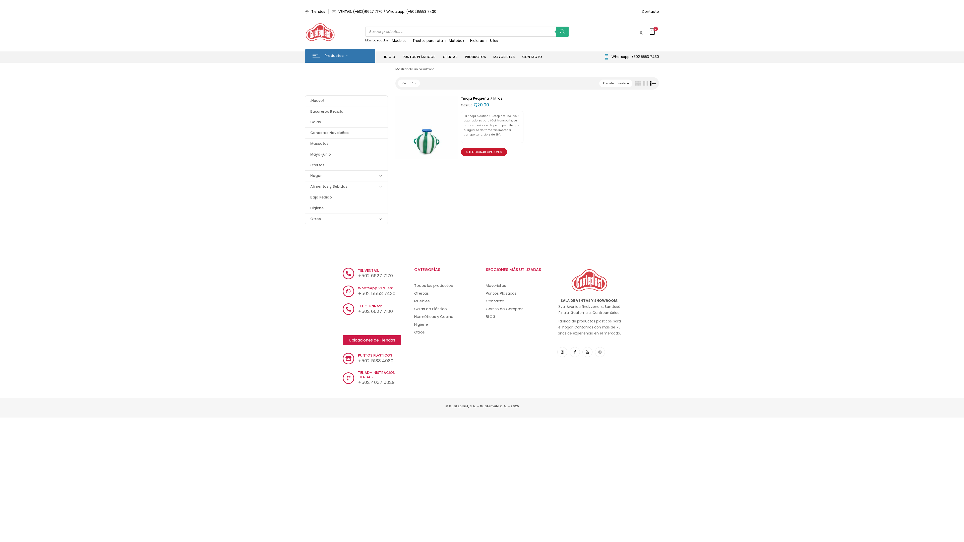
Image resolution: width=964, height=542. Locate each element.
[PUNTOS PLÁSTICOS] (348, 358)
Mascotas (319, 143)
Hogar (316, 175)
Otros (315, 218)
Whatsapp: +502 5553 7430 (635, 56)
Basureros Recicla (326, 111)
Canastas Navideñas (329, 132)
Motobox (456, 40)
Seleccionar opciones (484, 152)
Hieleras (477, 40)
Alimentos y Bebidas (328, 186)
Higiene (317, 208)
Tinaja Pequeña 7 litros (482, 98)
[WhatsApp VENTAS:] (348, 291)
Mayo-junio (320, 154)
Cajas (315, 121)
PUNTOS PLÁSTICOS (375, 355)
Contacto (650, 11)
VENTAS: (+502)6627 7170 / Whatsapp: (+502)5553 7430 (387, 11)
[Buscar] (562, 32)
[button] (652, 32)
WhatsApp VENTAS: (375, 288)
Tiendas (318, 11)
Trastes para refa (427, 40)
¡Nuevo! (317, 100)
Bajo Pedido (321, 197)
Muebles (399, 40)
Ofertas (317, 165)
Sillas (494, 40)
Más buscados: (377, 40)
